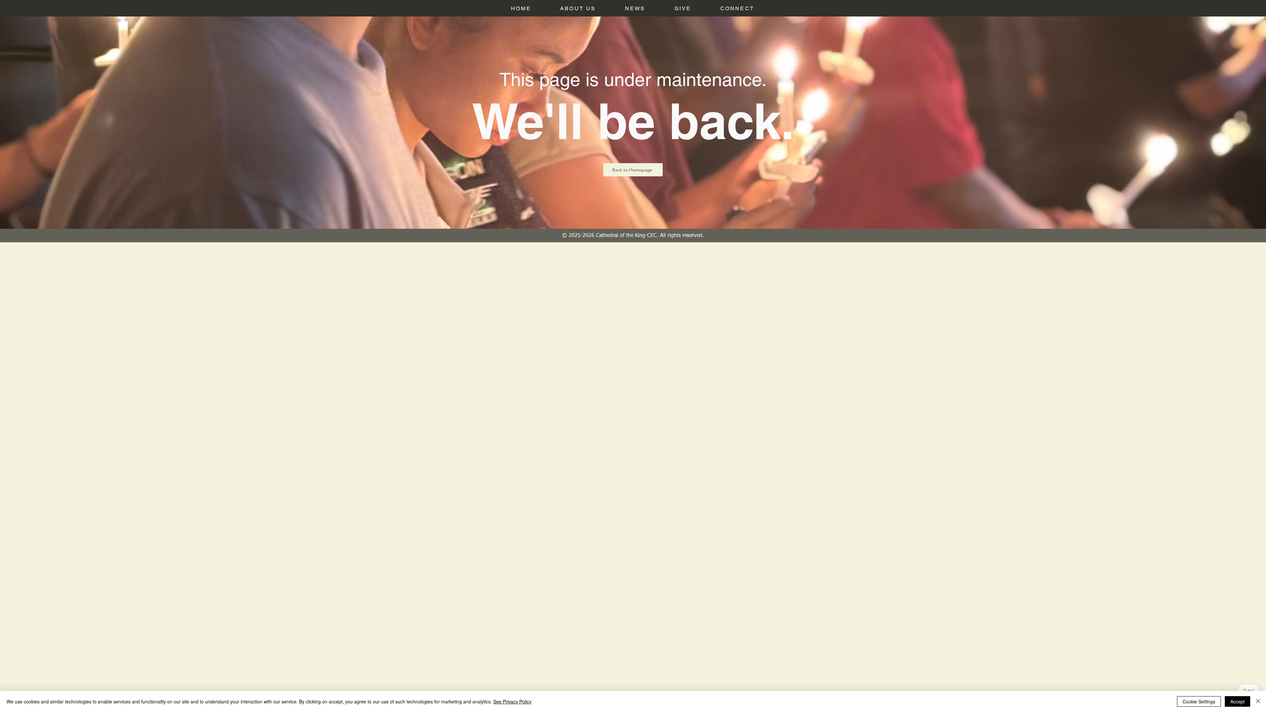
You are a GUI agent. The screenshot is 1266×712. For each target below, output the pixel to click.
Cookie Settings (1199, 701)
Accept (1237, 701)
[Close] (1258, 701)
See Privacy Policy (512, 701)
